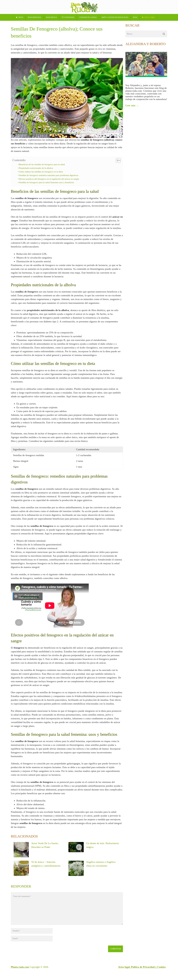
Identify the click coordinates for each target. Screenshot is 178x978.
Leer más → (132, 105)
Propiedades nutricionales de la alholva (36, 168)
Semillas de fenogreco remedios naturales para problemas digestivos (48, 175)
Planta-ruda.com (20, 967)
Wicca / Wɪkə (149, 17)
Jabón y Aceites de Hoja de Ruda (114, 17)
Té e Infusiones (68, 17)
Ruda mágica (51, 17)
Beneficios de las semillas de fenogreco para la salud (42, 164)
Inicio (20, 17)
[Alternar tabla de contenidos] (117, 160)
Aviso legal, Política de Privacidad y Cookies (142, 967)
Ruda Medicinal (34, 17)
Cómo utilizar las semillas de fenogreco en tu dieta (41, 172)
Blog (135, 17)
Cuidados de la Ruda (88, 17)
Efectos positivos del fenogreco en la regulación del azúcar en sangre (49, 179)
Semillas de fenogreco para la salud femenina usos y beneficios (46, 182)
